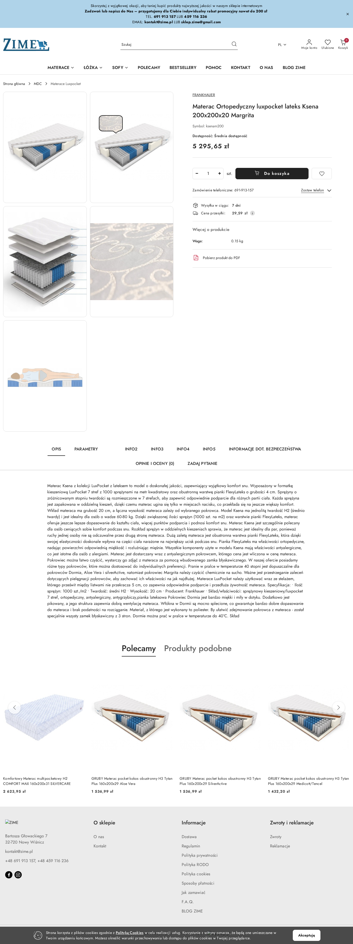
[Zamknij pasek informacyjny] (347, 14)
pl (280, 44)
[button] (45, 147)
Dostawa (189, 837)
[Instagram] (18, 874)
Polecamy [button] (139, 648)
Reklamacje (280, 846)
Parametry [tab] (86, 449)
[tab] (112, 447)
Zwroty (276, 837)
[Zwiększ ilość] (219, 173)
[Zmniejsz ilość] (197, 173)
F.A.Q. (188, 902)
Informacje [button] (194, 822)
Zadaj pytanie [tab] (202, 463)
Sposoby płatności (198, 883)
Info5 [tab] (209, 449)
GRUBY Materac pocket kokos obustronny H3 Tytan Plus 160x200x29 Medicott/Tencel (308, 781)
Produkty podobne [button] (198, 648)
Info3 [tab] (157, 449)
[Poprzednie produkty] (14, 707)
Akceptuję (306, 935)
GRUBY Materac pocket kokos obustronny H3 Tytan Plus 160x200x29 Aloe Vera (132, 781)
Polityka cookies (196, 874)
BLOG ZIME (192, 911)
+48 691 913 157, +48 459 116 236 (36, 861)
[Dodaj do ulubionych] (322, 173)
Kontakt (100, 846)
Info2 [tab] (131, 449)
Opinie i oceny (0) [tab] (155, 463)
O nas (99, 837)
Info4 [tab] (183, 449)
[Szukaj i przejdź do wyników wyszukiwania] (234, 45)
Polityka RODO (195, 865)
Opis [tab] (56, 449)
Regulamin (191, 846)
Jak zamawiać (193, 892)
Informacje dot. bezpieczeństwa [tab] (265, 449)
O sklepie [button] (104, 822)
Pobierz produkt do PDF (221, 257)
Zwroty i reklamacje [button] (292, 822)
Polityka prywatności (200, 855)
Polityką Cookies (129, 932)
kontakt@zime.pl (19, 851)
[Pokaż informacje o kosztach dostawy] (252, 213)
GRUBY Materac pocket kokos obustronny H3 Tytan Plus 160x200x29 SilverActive (220, 781)
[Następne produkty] (338, 707)
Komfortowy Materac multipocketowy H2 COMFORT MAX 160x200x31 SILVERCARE (37, 781)
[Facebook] (8, 874)
